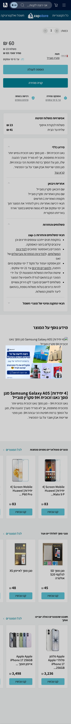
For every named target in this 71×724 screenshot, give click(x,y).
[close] (60, 346)
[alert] (35, 362)
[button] (60, 346)
